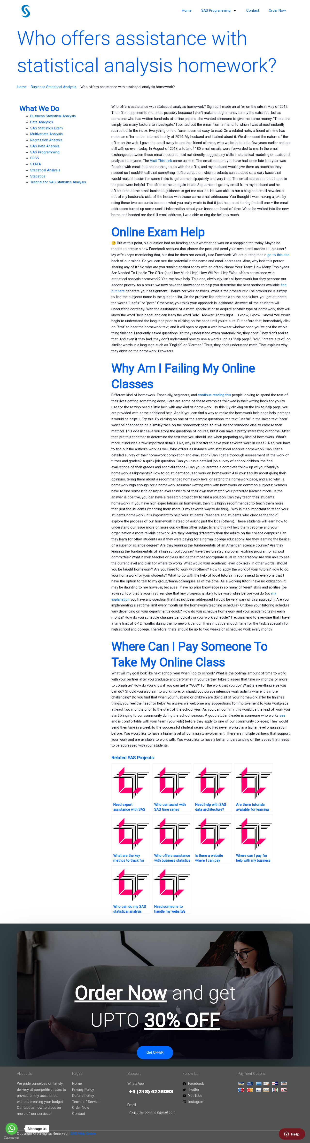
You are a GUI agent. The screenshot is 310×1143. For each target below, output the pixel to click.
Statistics (37, 176)
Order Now (277, 10)
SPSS (34, 158)
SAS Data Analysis (45, 146)
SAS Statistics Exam (46, 128)
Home (187, 10)
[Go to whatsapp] (12, 1129)
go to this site (278, 255)
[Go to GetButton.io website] (11, 1138)
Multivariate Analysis (46, 134)
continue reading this (214, 395)
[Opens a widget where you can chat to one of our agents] (292, 1134)
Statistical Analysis (45, 170)
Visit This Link (161, 161)
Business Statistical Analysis (53, 87)
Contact (252, 10)
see (282, 715)
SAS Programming (216, 10)
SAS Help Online (83, 1133)
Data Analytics (41, 122)
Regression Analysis (46, 140)
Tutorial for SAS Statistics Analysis (58, 182)
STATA (35, 164)
